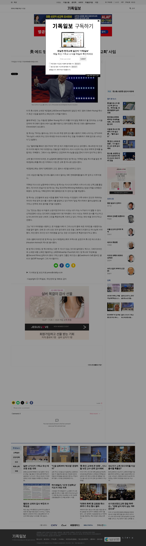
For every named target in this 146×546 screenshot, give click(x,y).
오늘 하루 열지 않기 (93, 75)
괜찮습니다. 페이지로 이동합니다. (60, 70)
